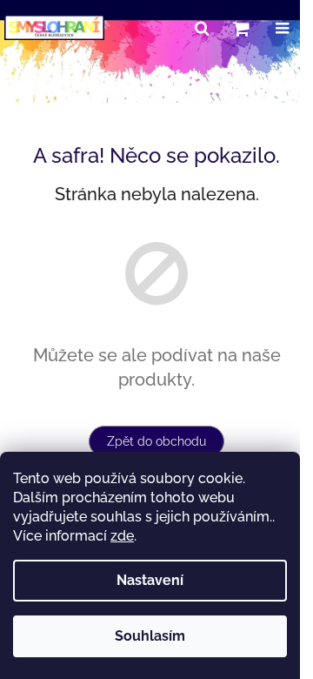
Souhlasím (150, 636)
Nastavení (150, 580)
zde (122, 536)
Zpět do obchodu (156, 441)
